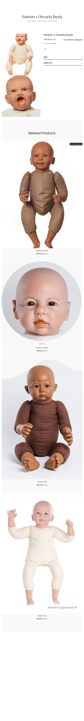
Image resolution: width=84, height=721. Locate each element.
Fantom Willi (42, 482)
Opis (45, 57)
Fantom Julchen (42, 348)
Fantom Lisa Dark (42, 251)
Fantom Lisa (42, 616)
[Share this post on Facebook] (45, 49)
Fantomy (53, 43)
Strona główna (31, 21)
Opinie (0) (48, 63)
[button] (42, 627)
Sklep (39, 21)
